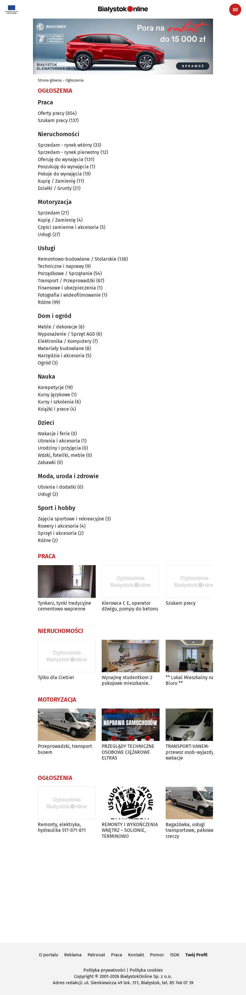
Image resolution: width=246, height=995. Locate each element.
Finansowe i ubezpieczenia (67, 288)
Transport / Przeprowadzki (66, 280)
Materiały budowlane (61, 348)
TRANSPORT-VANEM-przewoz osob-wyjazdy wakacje (190, 751)
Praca (116, 955)
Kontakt (136, 955)
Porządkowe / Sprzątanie (65, 273)
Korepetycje (51, 387)
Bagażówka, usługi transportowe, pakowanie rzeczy (193, 830)
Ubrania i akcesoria (59, 441)
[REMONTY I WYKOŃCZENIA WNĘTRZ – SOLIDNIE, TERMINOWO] (131, 803)
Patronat (96, 955)
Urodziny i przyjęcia (59, 448)
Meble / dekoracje (57, 327)
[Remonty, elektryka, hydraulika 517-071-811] (67, 803)
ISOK (174, 955)
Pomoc (157, 955)
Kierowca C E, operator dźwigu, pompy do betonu (130, 606)
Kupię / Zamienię (57, 181)
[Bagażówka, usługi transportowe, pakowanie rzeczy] (195, 803)
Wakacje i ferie (54, 433)
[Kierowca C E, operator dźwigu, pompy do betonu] (131, 581)
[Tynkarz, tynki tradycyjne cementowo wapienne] (67, 581)
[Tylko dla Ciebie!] (67, 656)
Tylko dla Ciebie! (56, 677)
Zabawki (47, 462)
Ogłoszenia (75, 80)
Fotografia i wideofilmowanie (69, 295)
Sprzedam (49, 213)
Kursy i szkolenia (56, 402)
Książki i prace (53, 409)
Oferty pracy (51, 113)
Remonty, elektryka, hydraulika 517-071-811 (62, 827)
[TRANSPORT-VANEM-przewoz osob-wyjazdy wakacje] (195, 725)
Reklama (73, 955)
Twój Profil (196, 955)
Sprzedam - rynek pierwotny (68, 152)
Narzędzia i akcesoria (61, 355)
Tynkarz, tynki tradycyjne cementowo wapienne (64, 606)
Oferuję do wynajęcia (60, 159)
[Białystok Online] (123, 9)
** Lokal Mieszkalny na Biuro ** (190, 680)
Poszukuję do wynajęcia (63, 166)
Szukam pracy (53, 120)
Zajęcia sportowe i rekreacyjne (71, 519)
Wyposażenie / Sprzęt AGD (66, 334)
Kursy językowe (54, 394)
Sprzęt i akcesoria (57, 533)
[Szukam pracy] (195, 581)
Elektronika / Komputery (65, 341)
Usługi (44, 234)
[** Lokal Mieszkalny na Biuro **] (195, 656)
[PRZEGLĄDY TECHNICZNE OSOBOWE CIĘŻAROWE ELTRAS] (131, 725)
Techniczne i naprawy (61, 266)
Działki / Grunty (55, 188)
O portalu (48, 955)
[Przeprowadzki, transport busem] (67, 725)
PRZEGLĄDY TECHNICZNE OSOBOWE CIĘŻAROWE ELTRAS (128, 751)
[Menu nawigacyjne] (235, 10)
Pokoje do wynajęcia (60, 174)
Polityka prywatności (104, 970)
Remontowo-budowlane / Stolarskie (77, 259)
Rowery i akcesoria (58, 526)
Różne (44, 302)
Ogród (44, 363)
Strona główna (50, 80)
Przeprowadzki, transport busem (65, 749)
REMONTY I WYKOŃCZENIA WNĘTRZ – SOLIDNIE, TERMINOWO (130, 830)
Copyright (84, 976)
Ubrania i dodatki (57, 487)
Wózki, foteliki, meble (61, 455)
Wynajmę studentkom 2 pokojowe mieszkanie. (127, 680)
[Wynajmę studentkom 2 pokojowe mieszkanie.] (131, 656)
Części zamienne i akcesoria (68, 227)
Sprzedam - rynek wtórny (65, 145)
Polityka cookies (146, 970)
